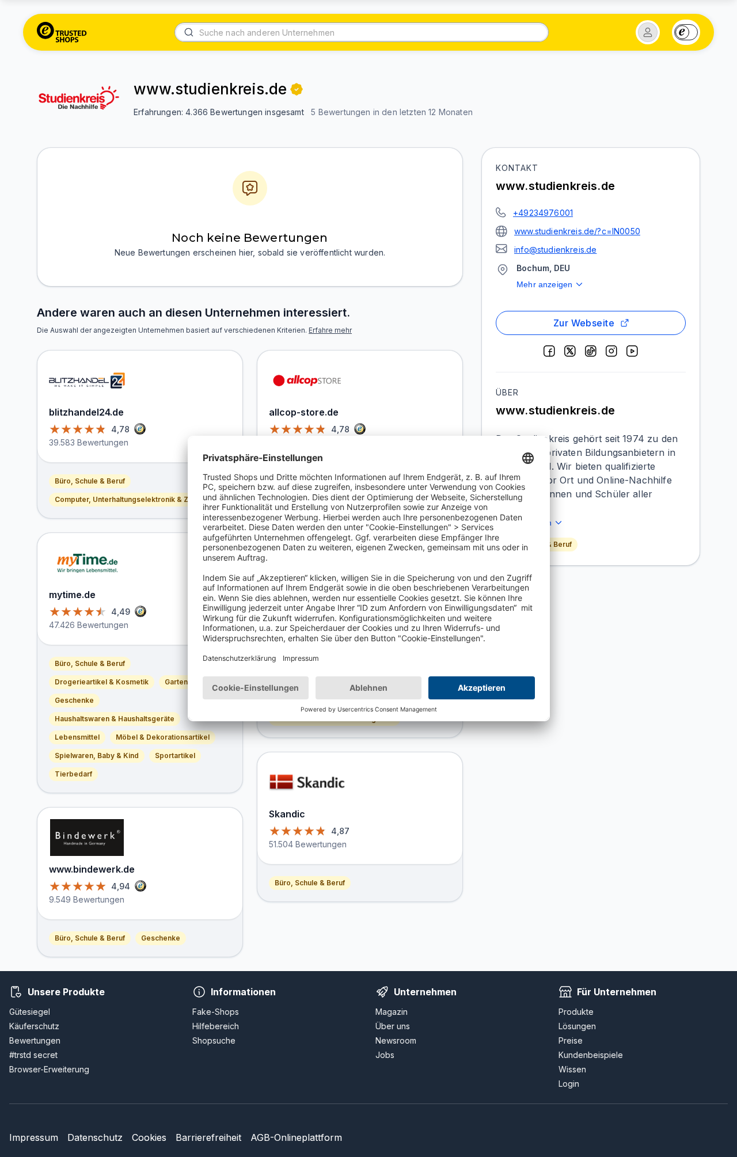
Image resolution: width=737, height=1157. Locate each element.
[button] (648, 32)
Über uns (392, 1026)
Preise (571, 1040)
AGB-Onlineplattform (296, 1137)
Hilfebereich (215, 1026)
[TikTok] (591, 351)
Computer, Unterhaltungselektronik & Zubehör (134, 499)
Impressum (33, 1137)
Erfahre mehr (330, 330)
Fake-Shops (215, 1012)
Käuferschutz (34, 1026)
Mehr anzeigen (544, 284)
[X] (570, 351)
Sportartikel (175, 755)
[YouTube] (632, 351)
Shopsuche (213, 1040)
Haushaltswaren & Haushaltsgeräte (114, 718)
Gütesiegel (29, 1012)
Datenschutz (95, 1137)
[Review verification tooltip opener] (296, 89)
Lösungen (577, 1026)
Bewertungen (34, 1040)
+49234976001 (543, 213)
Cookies (149, 1137)
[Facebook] (549, 351)
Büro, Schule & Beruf (90, 481)
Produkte (576, 1012)
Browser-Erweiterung (49, 1069)
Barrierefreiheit (208, 1137)
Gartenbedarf (188, 682)
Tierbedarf (73, 774)
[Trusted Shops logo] (62, 32)
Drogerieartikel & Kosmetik (102, 682)
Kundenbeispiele (591, 1055)
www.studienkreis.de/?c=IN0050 (577, 231)
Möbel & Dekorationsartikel (163, 737)
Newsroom (395, 1040)
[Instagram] (611, 351)
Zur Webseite (584, 323)
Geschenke (74, 700)
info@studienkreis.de (555, 249)
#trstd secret (33, 1055)
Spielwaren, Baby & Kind (97, 755)
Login (569, 1084)
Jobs (384, 1055)
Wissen (572, 1069)
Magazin (391, 1012)
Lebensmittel (77, 737)
